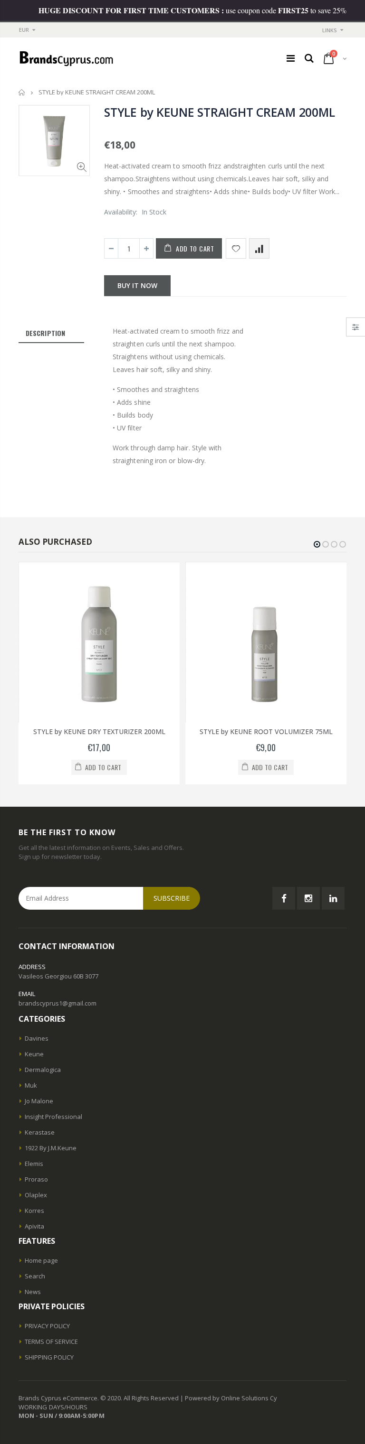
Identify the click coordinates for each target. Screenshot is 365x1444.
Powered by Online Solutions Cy (231, 1398)
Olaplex (36, 1195)
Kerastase (40, 1132)
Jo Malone (39, 1101)
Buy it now (137, 285)
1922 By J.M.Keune (51, 1148)
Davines (36, 1038)
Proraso (36, 1179)
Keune (34, 1054)
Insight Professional (53, 1116)
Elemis (34, 1163)
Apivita (34, 1226)
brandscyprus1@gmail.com (57, 1003)
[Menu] (291, 58)
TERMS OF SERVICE (51, 1341)
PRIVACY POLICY (47, 1326)
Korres (34, 1210)
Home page (41, 1260)
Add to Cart (195, 248)
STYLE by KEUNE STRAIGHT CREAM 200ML (219, 112)
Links (329, 30)
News (33, 1291)
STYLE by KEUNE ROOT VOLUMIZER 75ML (266, 731)
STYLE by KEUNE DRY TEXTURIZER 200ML (99, 731)
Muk (31, 1085)
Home (22, 92)
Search (35, 1276)
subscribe (172, 898)
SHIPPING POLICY (49, 1357)
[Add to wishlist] (236, 248)
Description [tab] (45, 333)
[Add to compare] (259, 248)
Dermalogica (43, 1069)
